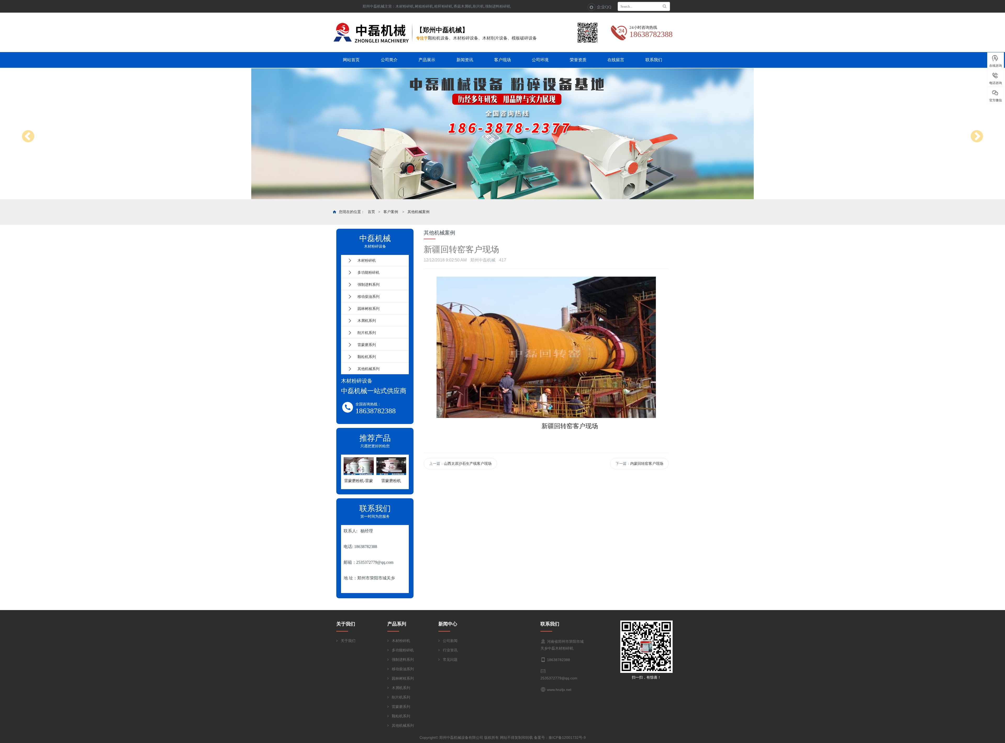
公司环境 (540, 60)
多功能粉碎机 (366, 272)
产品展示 (426, 60)
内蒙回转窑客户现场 (646, 463)
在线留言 (615, 60)
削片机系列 (364, 333)
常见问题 (450, 659)
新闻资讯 (464, 60)
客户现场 (502, 60)
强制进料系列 (366, 284)
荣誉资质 (578, 60)
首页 (371, 212)
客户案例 (390, 212)
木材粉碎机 (364, 260)
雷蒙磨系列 (364, 345)
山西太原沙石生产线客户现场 (468, 463)
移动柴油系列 (366, 296)
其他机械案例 (418, 212)
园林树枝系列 (366, 308)
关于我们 (348, 641)
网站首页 (351, 60)
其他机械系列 (366, 369)
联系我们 (653, 60)
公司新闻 (450, 641)
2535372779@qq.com (558, 678)
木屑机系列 (364, 321)
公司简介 (389, 60)
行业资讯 (450, 650)
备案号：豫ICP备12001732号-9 (560, 737)
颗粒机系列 (364, 357)
